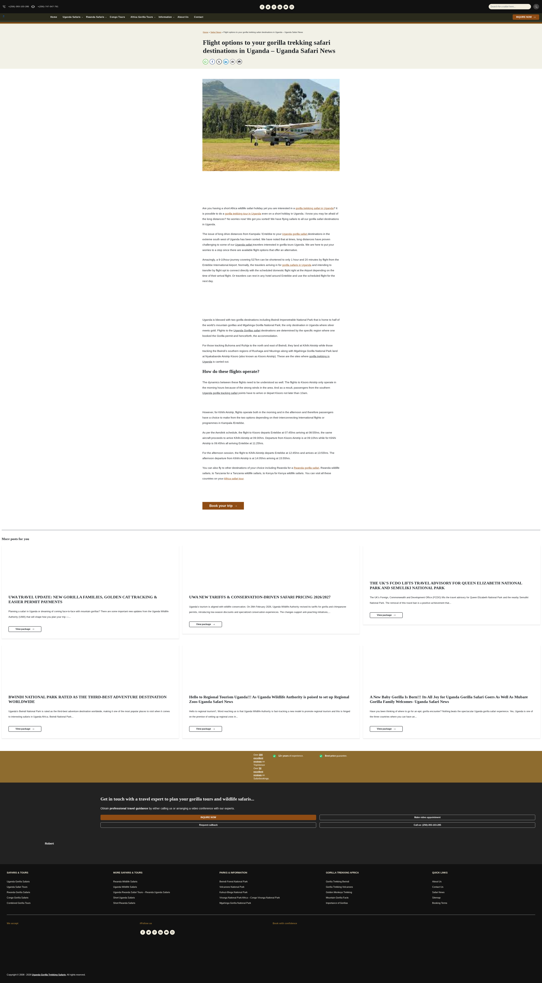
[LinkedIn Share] (226, 61)
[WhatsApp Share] (205, 61)
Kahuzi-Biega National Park (233, 892)
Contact (198, 17)
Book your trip (221, 506)
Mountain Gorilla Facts (337, 897)
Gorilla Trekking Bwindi (337, 881)
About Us (183, 17)
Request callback (208, 825)
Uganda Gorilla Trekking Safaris (49, 975)
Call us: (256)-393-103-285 (427, 825)
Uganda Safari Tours (17, 887)
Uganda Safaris (71, 17)
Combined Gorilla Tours (18, 903)
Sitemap (436, 897)
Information (165, 17)
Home (53, 17)
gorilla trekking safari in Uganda (315, 208)
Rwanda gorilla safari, (307, 467)
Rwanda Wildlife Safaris (125, 881)
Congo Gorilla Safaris (17, 897)
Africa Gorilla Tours (142, 17)
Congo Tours (117, 17)
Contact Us (437, 887)
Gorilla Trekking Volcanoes (339, 887)
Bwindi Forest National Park (233, 881)
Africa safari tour (233, 478)
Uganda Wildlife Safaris (125, 887)
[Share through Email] (232, 61)
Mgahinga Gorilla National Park (235, 903)
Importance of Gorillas (337, 903)
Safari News (215, 32)
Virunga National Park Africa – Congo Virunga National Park (249, 897)
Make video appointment (427, 817)
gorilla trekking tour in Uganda (243, 213)
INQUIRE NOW (524, 17)
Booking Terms (439, 903)
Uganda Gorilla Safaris (18, 881)
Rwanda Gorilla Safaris (18, 892)
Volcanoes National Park (231, 887)
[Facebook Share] (212, 61)
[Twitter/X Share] (219, 61)
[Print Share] (239, 61)
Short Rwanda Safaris (124, 903)
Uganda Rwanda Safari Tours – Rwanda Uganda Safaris (141, 892)
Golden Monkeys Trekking (339, 892)
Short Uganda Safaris (124, 897)
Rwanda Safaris (95, 17)
